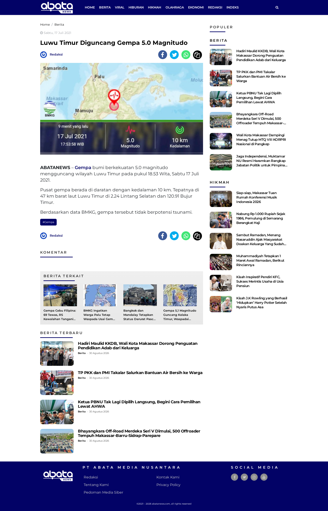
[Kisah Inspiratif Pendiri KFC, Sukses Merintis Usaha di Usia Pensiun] (221, 283)
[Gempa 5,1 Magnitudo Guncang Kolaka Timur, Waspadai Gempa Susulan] (180, 295)
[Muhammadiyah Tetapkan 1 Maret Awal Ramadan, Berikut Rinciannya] (221, 262)
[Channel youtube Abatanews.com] (264, 477)
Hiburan (136, 7)
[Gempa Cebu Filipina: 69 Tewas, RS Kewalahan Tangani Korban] (60, 295)
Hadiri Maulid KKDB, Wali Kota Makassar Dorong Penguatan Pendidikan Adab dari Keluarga (137, 345)
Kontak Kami (167, 477)
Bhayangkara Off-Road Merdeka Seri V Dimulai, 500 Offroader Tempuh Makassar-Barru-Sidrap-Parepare (139, 433)
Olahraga (175, 7)
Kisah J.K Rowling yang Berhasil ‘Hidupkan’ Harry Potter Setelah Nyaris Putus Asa (261, 302)
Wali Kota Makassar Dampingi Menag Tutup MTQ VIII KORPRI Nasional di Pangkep (261, 139)
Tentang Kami (96, 485)
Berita (105, 7)
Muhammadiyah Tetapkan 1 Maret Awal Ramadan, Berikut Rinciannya (260, 260)
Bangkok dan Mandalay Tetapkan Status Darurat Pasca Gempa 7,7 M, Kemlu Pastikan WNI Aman (139, 319)
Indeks (232, 7)
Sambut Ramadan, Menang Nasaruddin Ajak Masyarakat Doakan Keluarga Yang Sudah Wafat (260, 241)
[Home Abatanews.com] (57, 7)
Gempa (83, 167)
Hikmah (154, 7)
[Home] (276, 7)
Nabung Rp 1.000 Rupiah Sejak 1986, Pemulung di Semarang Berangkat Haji (260, 218)
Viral (119, 7)
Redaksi (215, 7)
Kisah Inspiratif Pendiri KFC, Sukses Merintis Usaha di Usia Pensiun (260, 281)
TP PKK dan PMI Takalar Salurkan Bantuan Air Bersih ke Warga (140, 372)
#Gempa (48, 222)
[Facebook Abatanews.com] (235, 477)
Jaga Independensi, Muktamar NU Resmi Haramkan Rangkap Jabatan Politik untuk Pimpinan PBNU (261, 163)
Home (90, 7)
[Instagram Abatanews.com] (254, 477)
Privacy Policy (168, 485)
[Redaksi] (44, 54)
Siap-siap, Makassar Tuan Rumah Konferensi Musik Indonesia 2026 (256, 197)
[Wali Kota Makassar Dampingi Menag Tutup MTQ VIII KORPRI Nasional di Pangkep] (221, 141)
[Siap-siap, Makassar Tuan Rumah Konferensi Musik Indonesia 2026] (221, 199)
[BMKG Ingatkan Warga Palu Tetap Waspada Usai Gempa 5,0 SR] (100, 295)
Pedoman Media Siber (103, 492)
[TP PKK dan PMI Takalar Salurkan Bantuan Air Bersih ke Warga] (57, 382)
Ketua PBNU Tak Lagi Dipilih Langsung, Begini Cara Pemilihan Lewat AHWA (139, 404)
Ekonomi (196, 7)
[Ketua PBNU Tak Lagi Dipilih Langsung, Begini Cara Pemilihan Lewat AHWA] (57, 412)
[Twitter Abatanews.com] (244, 477)
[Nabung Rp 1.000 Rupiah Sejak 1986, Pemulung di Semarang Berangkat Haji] (221, 220)
